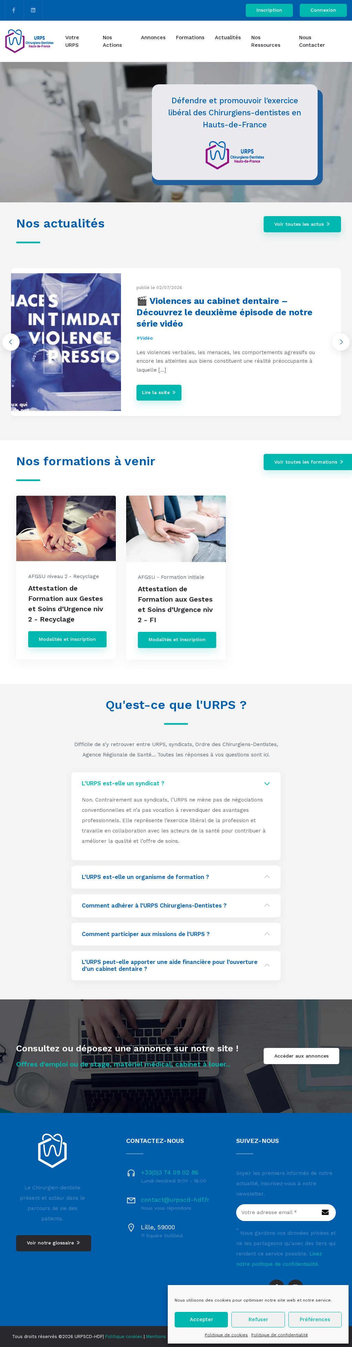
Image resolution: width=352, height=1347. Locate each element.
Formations (190, 37)
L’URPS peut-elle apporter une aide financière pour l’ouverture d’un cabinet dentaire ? (169, 965)
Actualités (228, 37)
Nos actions (112, 41)
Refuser (258, 1319)
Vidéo (146, 338)
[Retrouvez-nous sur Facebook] (14, 10)
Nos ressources (265, 41)
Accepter (201, 1319)
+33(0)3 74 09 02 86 (169, 1172)
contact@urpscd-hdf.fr (175, 1199)
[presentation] (11, 342)
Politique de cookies (226, 1335)
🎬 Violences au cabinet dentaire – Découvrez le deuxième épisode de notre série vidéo (224, 312)
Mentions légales (164, 1336)
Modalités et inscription (67, 639)
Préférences (315, 1319)
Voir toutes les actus (300, 224)
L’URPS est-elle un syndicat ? (123, 783)
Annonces (153, 37)
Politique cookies (123, 1336)
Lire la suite (157, 392)
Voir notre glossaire (51, 1242)
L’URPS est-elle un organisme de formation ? (145, 877)
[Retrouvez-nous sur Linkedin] (33, 10)
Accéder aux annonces (301, 1056)
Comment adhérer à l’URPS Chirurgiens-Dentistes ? (154, 905)
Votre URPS (72, 41)
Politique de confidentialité (279, 1335)
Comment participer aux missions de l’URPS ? (146, 934)
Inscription (269, 10)
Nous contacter (312, 41)
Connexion (323, 10)
